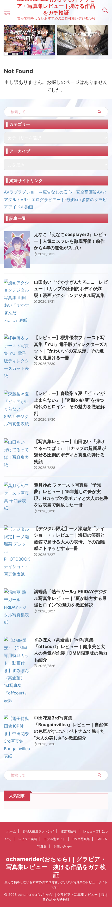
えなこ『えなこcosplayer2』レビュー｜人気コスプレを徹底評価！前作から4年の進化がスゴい (70, 241)
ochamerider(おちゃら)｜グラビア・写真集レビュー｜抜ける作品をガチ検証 (56, 867)
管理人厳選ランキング (38, 831)
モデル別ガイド (55, 839)
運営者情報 (68, 831)
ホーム (11, 831)
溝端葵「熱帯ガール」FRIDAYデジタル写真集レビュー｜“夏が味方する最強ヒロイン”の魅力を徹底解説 (70, 598)
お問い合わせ (62, 846)
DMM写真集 (81, 839)
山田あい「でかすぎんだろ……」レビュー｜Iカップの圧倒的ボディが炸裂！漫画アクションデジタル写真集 (71, 288)
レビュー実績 (27, 839)
